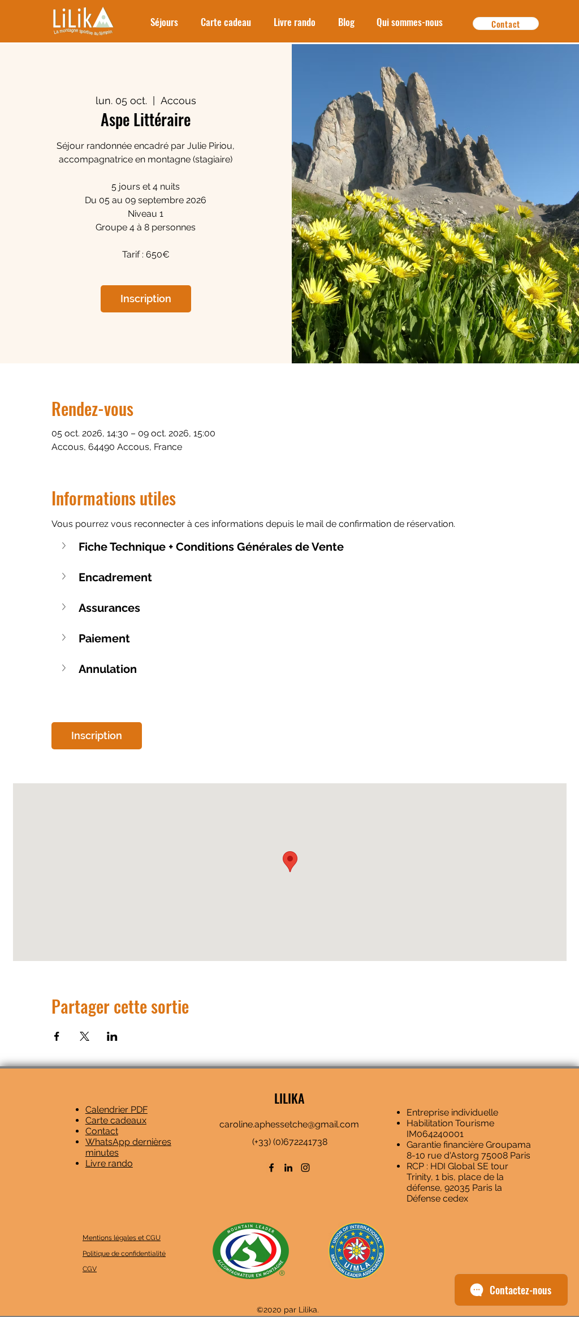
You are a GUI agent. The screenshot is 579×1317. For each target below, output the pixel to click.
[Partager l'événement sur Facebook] (56, 1036)
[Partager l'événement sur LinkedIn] (112, 1036)
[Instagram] (305, 1167)
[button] (289, 546)
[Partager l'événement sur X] (84, 1036)
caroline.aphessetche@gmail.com (289, 1124)
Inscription (145, 298)
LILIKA (289, 1098)
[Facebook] (271, 1167)
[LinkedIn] (288, 1167)
